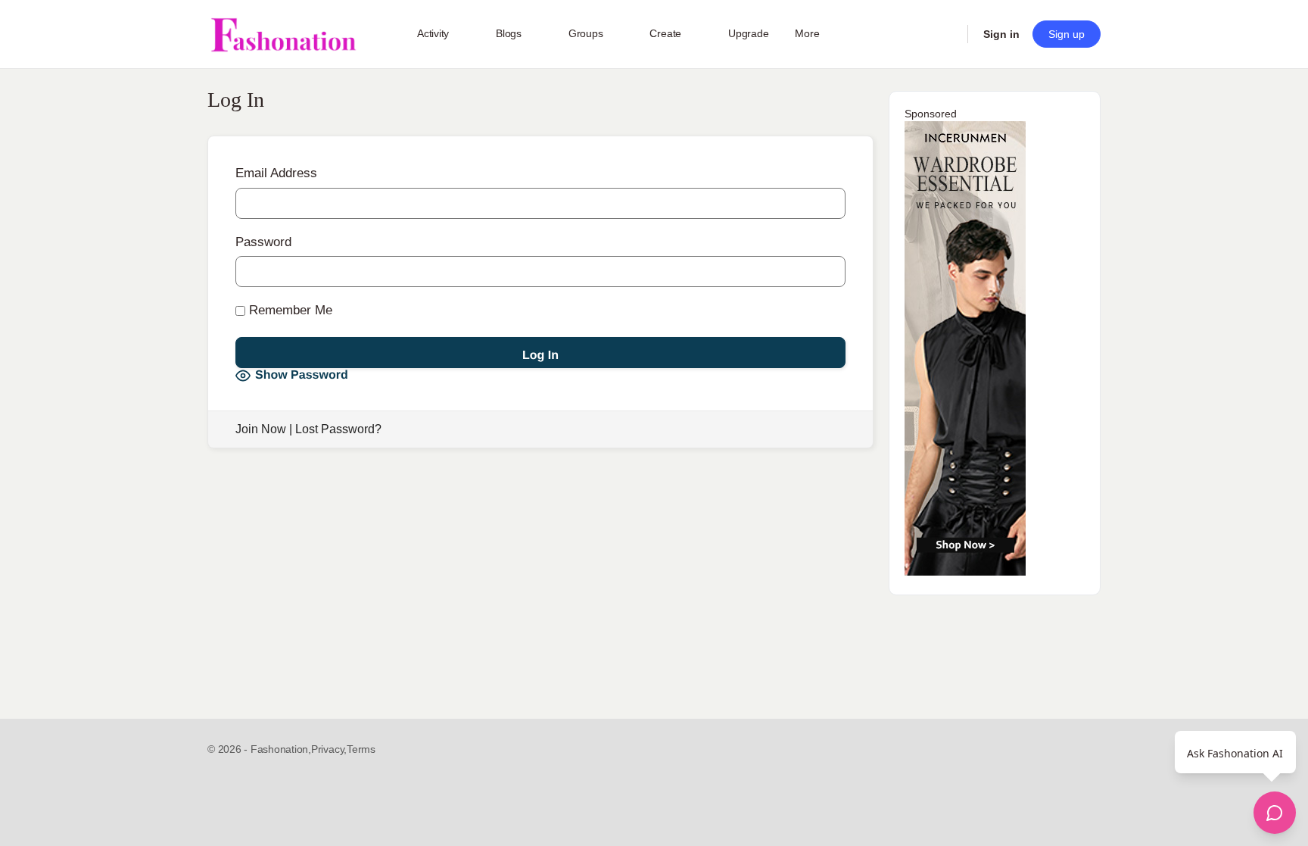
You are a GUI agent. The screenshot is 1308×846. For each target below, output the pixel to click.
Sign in (1001, 34)
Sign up (1066, 34)
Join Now (260, 429)
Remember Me (288, 310)
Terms (361, 749)
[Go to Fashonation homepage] (283, 34)
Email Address (276, 173)
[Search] (946, 34)
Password (263, 242)
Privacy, (329, 749)
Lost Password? (338, 429)
